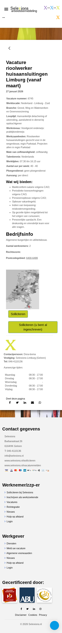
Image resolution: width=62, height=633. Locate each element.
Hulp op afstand (15, 516)
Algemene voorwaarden (19, 553)
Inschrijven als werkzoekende (22, 497)
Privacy (43, 615)
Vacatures (12, 502)
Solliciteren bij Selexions (20, 492)
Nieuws (11, 512)
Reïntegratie (13, 507)
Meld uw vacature (16, 548)
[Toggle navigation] (6, 9)
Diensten (11, 543)
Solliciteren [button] (18, 314)
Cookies (32, 615)
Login (10, 521)
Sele (23, 9)
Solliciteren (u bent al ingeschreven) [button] (33, 327)
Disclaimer (20, 615)
